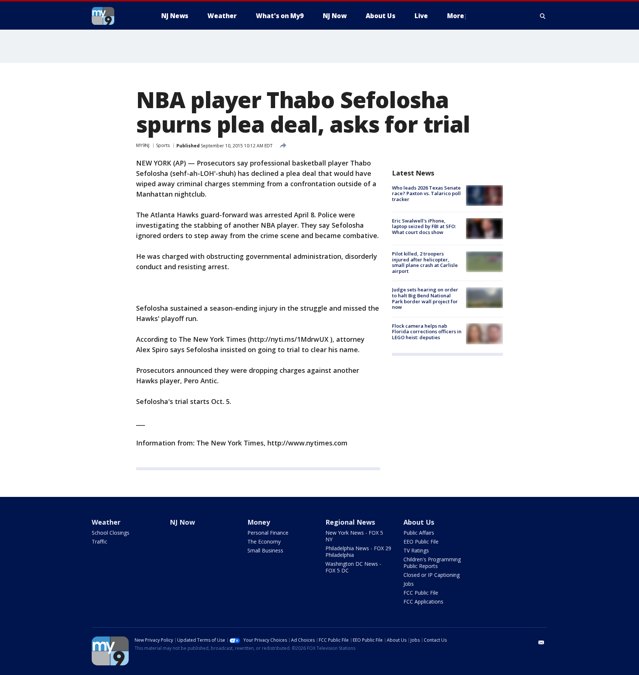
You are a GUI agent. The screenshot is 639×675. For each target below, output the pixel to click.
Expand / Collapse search (542, 15)
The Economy (264, 541)
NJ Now (182, 522)
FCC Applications (423, 601)
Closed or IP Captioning (431, 574)
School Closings (110, 532)
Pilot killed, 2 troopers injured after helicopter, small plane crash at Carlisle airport (425, 263)
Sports (163, 145)
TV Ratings (416, 550)
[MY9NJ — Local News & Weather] (116, 16)
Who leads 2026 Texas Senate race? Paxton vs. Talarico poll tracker (426, 193)
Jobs (408, 583)
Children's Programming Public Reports (432, 562)
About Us (418, 522)
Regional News (350, 522)
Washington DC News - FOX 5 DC (353, 567)
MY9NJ (142, 145)
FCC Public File (420, 592)
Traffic (99, 541)
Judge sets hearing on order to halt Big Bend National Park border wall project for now (425, 299)
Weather (106, 522)
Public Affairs (418, 532)
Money (258, 522)
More (455, 15)
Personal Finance (267, 532)
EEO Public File (421, 541)
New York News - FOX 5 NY (354, 536)
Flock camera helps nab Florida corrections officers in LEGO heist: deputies (427, 332)
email (541, 642)
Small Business (265, 550)
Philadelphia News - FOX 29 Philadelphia (358, 551)
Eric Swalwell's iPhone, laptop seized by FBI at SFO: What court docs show (424, 226)
